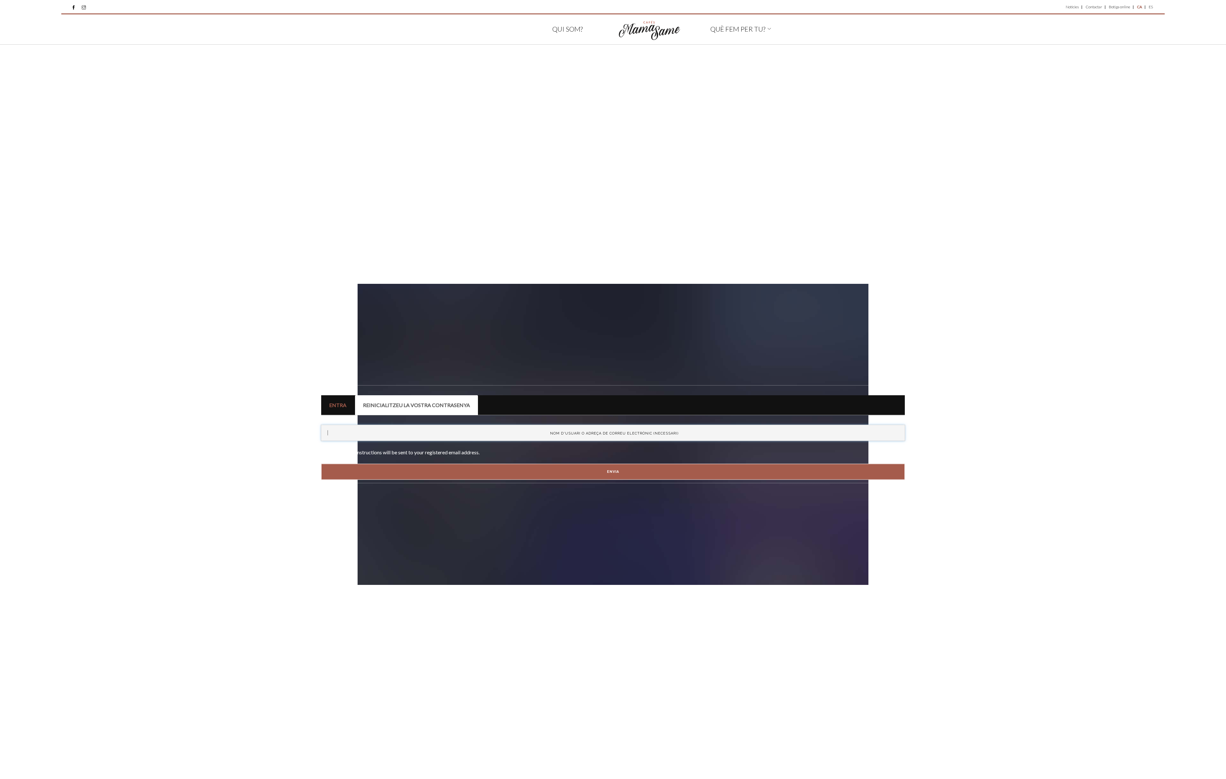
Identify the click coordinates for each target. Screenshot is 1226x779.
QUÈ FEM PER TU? (737, 29)
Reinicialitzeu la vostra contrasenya (420, 408)
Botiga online (1119, 6)
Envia (613, 471)
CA (1139, 6)
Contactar (1094, 6)
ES (1151, 6)
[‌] (74, 7)
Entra (337, 405)
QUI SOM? (567, 29)
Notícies (1072, 6)
